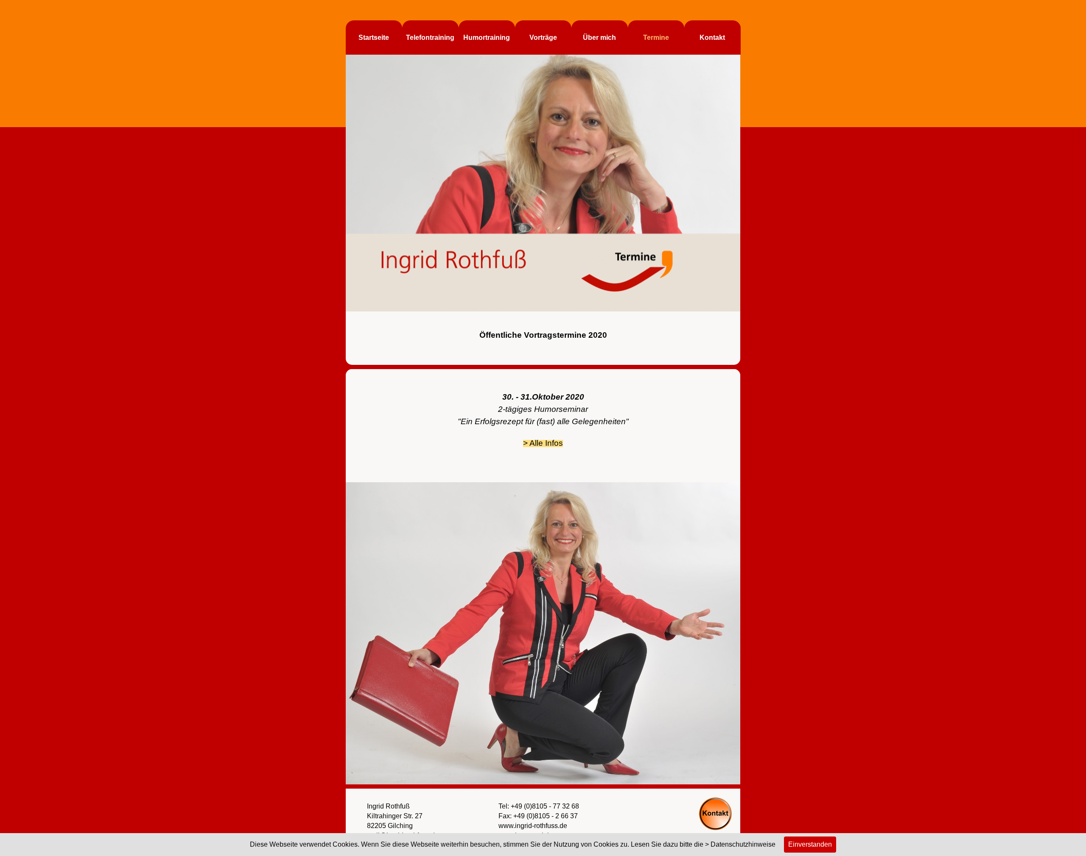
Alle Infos (546, 443)
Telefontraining (430, 37)
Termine (656, 37)
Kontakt (712, 37)
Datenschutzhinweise (743, 844)
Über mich (599, 37)
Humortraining (486, 37)
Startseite (373, 37)
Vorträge (543, 37)
